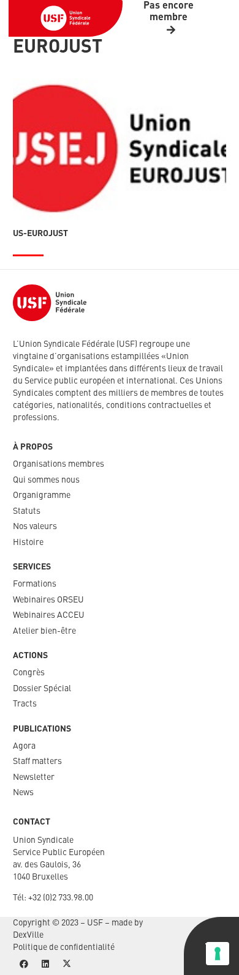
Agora (24, 746)
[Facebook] (23, 964)
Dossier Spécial (42, 688)
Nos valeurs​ (35, 526)
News (23, 792)
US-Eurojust (40, 233)
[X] (66, 964)
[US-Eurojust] (119, 149)
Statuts (26, 511)
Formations (34, 584)
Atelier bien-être (44, 631)
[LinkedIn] (45, 964)
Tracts (25, 704)
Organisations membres (58, 464)
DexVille (28, 935)
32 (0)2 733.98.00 (62, 898)
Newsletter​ (34, 777)
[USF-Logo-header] (66, 18)
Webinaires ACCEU (49, 615)
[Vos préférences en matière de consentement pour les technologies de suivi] (217, 953)
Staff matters (37, 761)
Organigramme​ (41, 495)
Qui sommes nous (46, 480)
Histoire (28, 542)
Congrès (29, 673)
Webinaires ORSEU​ (48, 600)
